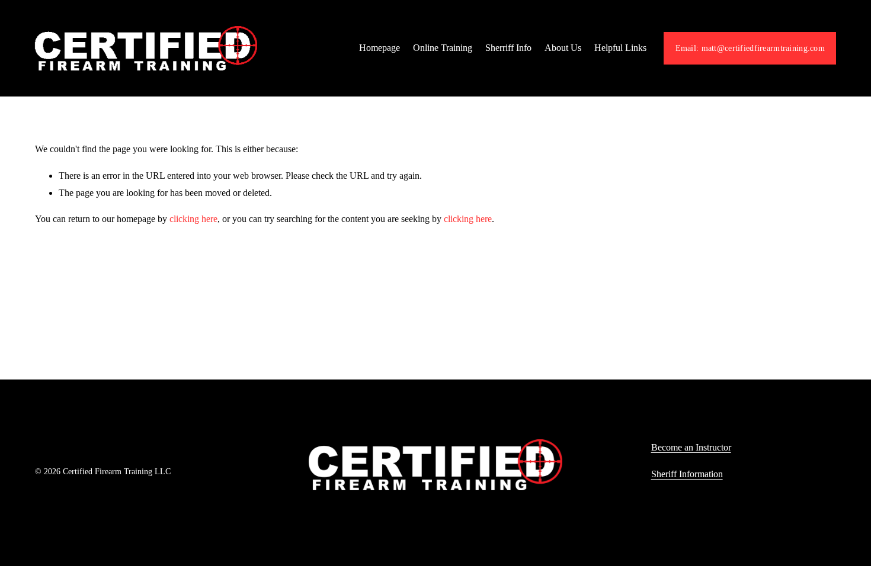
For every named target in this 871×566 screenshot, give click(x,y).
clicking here (193, 219)
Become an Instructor (691, 447)
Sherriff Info (508, 48)
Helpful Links (620, 48)
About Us (563, 48)
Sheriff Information (687, 474)
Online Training (442, 48)
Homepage (379, 48)
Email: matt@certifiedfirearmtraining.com (750, 48)
